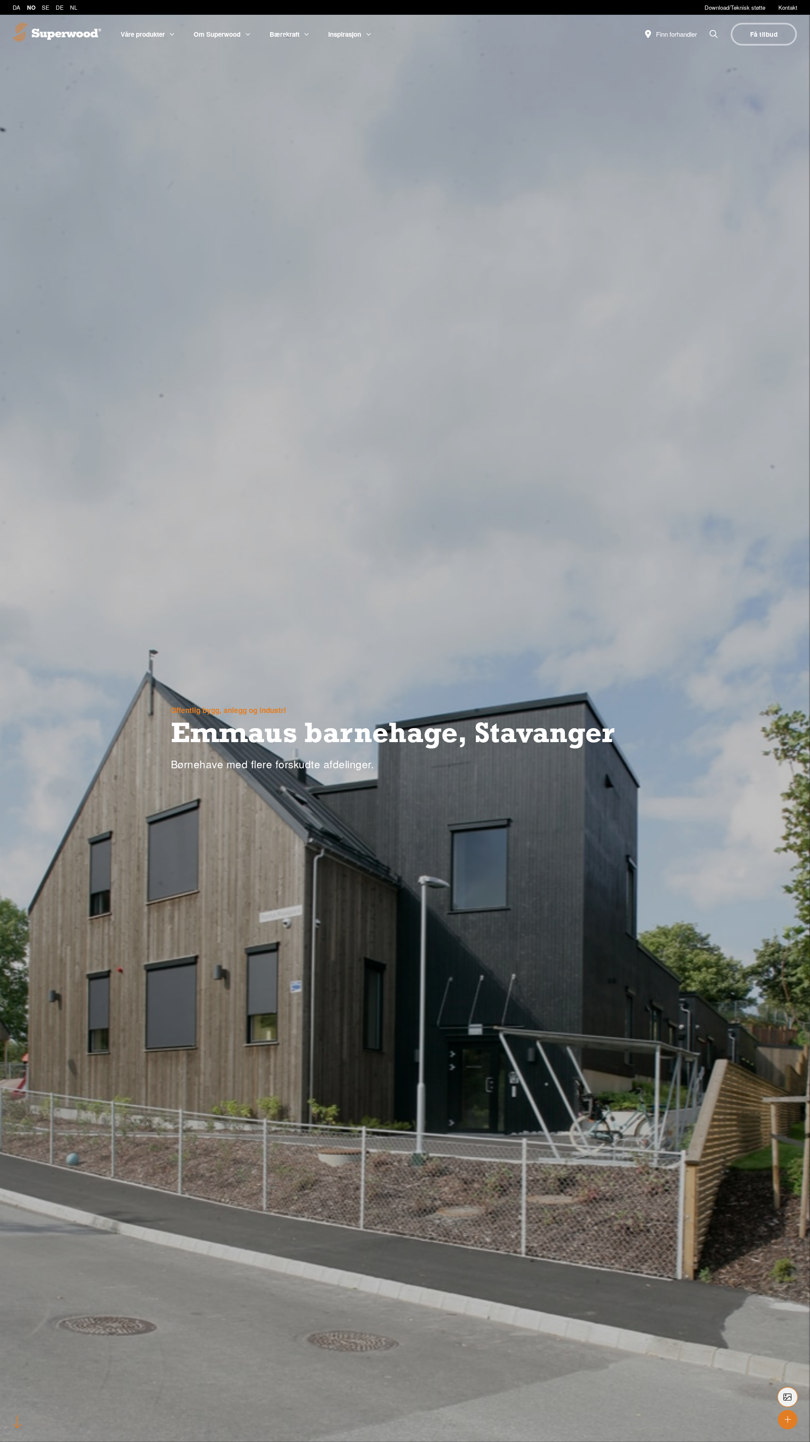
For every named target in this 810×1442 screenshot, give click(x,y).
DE (60, 7)
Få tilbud (764, 34)
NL (73, 7)
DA (16, 7)
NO (31, 7)
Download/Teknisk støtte (735, 7)
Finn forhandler (675, 34)
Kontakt (787, 7)
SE (45, 7)
